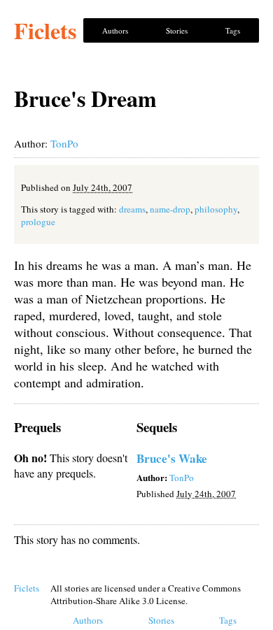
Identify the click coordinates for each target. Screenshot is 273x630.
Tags (232, 30)
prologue (38, 221)
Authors (115, 30)
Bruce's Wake (171, 458)
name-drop (170, 209)
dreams (132, 209)
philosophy (216, 209)
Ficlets (45, 30)
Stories (177, 30)
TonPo (64, 143)
